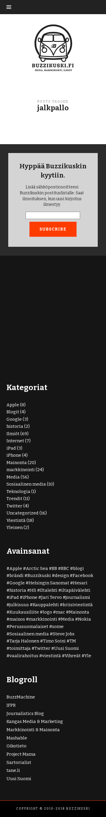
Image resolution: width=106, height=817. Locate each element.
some (58, 626)
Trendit (14, 498)
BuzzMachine (20, 697)
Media (13, 477)
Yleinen (14, 527)
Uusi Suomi (66, 648)
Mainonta (16, 462)
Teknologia (18, 491)
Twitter (14, 506)
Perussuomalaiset (28, 626)
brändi (16, 575)
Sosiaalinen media (26, 484)
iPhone (13, 455)
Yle (88, 655)
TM (72, 641)
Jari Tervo (51, 597)
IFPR (11, 705)
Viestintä (16, 520)
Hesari (80, 583)
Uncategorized (22, 513)
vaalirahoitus (23, 655)
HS (33, 590)
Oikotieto (16, 746)
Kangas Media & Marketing (34, 721)
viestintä (51, 655)
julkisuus (19, 604)
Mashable (16, 738)
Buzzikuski (39, 575)
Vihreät (73, 655)
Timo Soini (54, 641)
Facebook (83, 575)
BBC (65, 568)
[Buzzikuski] (53, 47)
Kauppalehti (46, 604)
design (62, 575)
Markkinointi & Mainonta (33, 729)
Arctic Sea (37, 568)
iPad (11, 448)
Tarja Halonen (24, 641)
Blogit (12, 412)
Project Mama (21, 754)
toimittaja (20, 648)
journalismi (78, 597)
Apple (12, 404)
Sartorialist (18, 762)
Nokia (84, 619)
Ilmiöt (12, 433)
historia (14, 426)
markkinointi (20, 469)
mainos (17, 619)
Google (14, 419)
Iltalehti (48, 590)
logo (47, 612)
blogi (78, 568)
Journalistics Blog (25, 713)
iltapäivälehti (75, 590)
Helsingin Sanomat (49, 583)
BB (54, 568)
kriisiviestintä (78, 604)
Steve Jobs (63, 634)
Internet (15, 440)
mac (60, 612)
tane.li (13, 770)
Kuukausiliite (24, 612)
